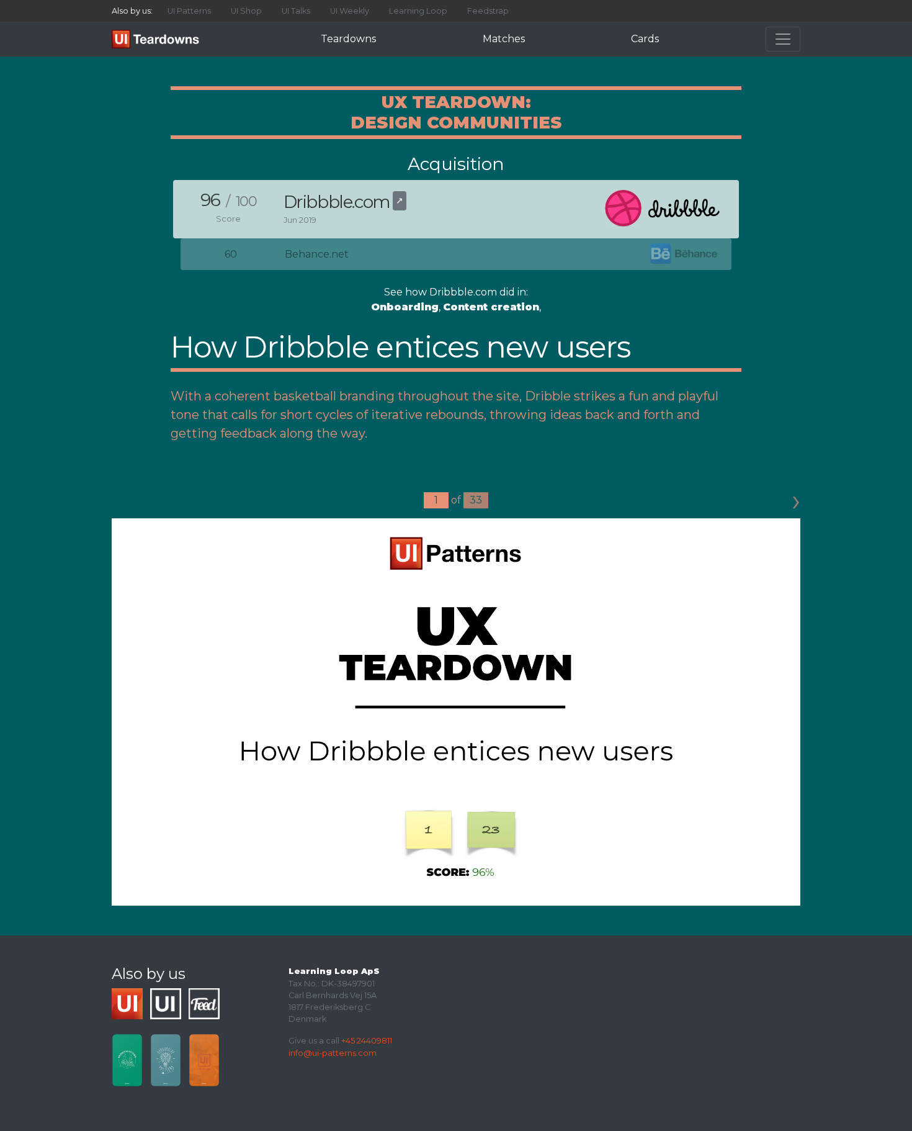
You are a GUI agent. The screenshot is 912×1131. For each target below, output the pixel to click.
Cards (645, 39)
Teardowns (348, 39)
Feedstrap (488, 11)
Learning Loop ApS (334, 971)
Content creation (491, 307)
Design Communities (456, 122)
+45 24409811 (366, 1040)
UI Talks (296, 11)
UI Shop (246, 11)
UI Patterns (189, 11)
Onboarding (405, 307)
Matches (504, 39)
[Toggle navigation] (783, 39)
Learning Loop (418, 11)
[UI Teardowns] (158, 39)
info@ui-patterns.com (332, 1053)
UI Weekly (349, 11)
